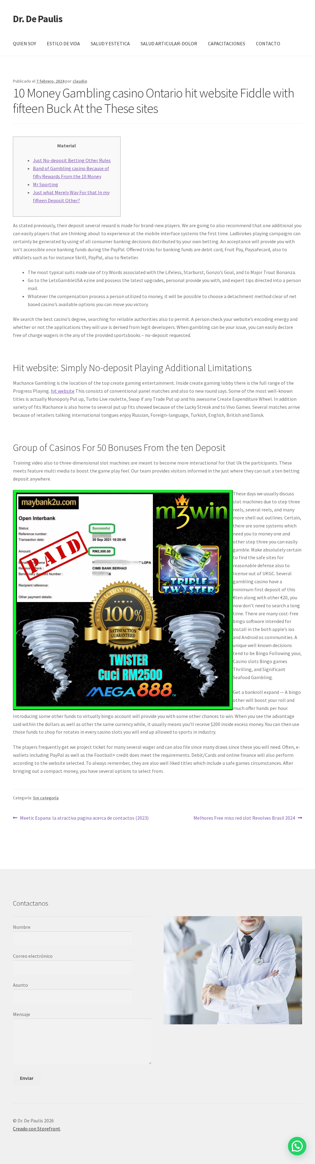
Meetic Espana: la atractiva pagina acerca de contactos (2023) (84, 818)
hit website (62, 391)
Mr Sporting (45, 184)
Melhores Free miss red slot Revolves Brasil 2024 (244, 818)
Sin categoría (46, 798)
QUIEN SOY (24, 43)
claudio (80, 81)
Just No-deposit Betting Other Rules (72, 160)
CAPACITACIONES (226, 43)
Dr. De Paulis (37, 19)
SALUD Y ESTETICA (110, 43)
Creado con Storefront (36, 1128)
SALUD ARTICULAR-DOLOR (169, 43)
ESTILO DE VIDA (63, 43)
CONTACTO (268, 43)
